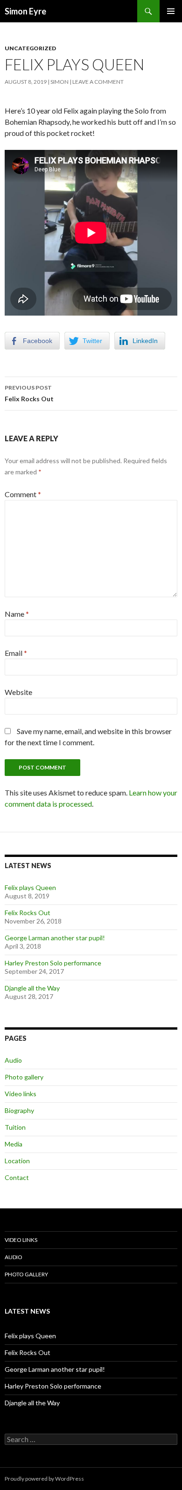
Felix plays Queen (30, 887)
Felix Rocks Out (29, 393)
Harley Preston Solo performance (53, 963)
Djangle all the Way (32, 988)
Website (18, 692)
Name (17, 613)
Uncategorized (30, 48)
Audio (13, 1060)
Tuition (15, 1127)
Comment (23, 494)
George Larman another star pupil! (55, 938)
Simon (59, 81)
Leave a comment (98, 81)
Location (17, 1161)
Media (13, 1144)
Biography (19, 1110)
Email (16, 652)
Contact (17, 1177)
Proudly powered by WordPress (44, 1478)
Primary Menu (171, 11)
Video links (20, 1094)
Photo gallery (24, 1077)
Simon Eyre (25, 11)
